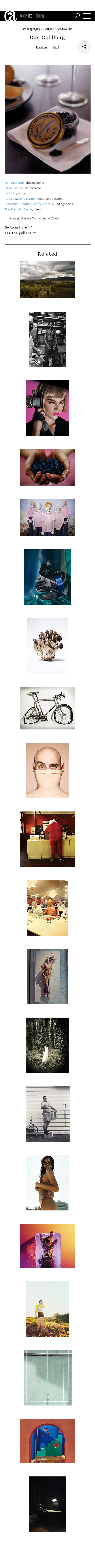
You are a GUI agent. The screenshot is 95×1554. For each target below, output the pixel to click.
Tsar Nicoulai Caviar (18, 209)
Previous (42, 47)
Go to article (16, 227)
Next (56, 47)
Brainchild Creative (18, 204)
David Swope (14, 188)
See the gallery (18, 233)
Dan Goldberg (14, 183)
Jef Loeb (10, 193)
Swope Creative (43, 204)
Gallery (40, 16)
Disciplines (26, 16)
